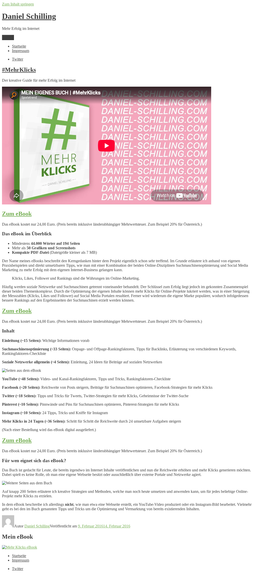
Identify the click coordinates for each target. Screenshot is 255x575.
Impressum (20, 51)
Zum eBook (17, 213)
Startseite (19, 46)
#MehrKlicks (19, 69)
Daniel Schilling (29, 16)
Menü (8, 37)
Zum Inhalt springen (18, 4)
